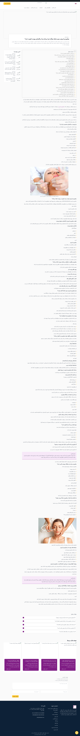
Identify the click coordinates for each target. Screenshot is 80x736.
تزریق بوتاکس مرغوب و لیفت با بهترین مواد (53, 709)
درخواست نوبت (27, 7)
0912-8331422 (41, 714)
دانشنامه (41, 7)
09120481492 (35, 714)
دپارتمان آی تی (36, 734)
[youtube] (68, 3)
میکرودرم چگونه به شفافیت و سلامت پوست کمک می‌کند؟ (64, 61)
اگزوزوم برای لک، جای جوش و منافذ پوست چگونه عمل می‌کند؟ (10, 69)
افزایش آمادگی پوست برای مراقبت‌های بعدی (66, 67)
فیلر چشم (56, 716)
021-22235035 (35, 712)
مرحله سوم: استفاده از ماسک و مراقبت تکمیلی (66, 84)
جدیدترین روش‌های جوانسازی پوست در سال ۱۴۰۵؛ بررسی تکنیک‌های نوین (10, 80)
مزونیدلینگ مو (55, 718)
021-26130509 (41, 712)
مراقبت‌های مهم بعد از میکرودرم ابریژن (67, 92)
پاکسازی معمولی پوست (69, 58)
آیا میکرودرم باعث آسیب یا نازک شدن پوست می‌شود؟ (64, 87)
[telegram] (72, 3)
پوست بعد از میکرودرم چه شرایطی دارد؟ (67, 71)
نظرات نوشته (15, 696)
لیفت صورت (55, 729)
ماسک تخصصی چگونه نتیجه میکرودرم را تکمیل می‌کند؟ (65, 72)
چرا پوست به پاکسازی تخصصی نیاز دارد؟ (67, 53)
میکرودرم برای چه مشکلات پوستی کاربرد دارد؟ (65, 89)
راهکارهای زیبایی (47, 7)
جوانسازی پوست (55, 714)
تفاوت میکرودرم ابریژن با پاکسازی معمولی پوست (66, 56)
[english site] (75, 3)
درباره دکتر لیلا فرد (34, 7)
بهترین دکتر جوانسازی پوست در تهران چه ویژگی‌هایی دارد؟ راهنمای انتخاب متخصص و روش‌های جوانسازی (10, 56)
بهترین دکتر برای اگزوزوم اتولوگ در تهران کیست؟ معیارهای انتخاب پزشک (10, 74)
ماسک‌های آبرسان (70, 74)
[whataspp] (70, 3)
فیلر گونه (56, 723)
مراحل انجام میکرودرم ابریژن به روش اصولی (66, 79)
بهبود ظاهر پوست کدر (70, 63)
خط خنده (56, 725)
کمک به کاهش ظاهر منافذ (69, 66)
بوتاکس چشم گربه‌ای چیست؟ (13, 660)
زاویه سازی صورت (54, 727)
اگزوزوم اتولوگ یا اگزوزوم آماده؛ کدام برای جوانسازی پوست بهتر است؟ (10, 63)
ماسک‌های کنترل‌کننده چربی (69, 77)
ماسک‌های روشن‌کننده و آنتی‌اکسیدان (67, 76)
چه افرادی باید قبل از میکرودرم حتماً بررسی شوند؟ (65, 90)
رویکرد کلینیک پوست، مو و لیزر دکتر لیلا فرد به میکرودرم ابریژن (63, 94)
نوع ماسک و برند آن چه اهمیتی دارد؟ (68, 85)
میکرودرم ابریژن (70, 59)
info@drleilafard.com (40, 717)
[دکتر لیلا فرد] (40, 3)
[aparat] (67, 3)
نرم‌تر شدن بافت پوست (69, 64)
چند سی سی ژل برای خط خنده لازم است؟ (48, 660)
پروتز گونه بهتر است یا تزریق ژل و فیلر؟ (30, 660)
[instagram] (73, 3)
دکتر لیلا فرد (54, 7)
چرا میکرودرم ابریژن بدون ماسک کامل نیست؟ (66, 69)
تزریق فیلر (56, 712)
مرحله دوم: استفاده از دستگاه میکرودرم (67, 82)
